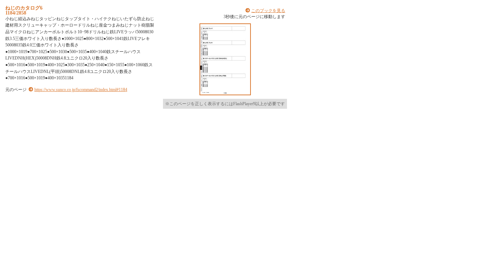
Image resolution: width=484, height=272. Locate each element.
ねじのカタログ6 (24, 8)
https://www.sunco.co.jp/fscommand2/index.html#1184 (80, 89)
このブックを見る (268, 10)
